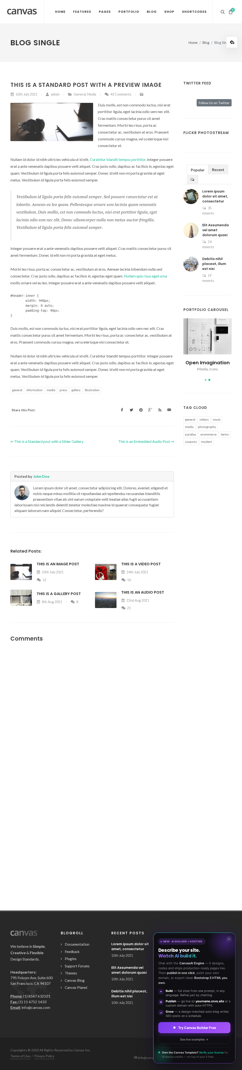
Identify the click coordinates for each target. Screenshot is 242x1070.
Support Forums (77, 966)
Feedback (72, 951)
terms (225, 434)
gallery (76, 390)
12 (44, 580)
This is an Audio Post (142, 592)
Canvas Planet (76, 987)
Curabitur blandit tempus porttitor (118, 159)
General (80, 94)
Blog (206, 43)
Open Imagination (208, 362)
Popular (198, 170)
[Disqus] (92, 709)
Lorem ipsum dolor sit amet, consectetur (215, 196)
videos (204, 419)
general (17, 390)
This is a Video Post (141, 564)
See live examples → (194, 1039)
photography (207, 427)
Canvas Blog (75, 980)
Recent (218, 169)
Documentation (77, 944)
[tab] (197, 169)
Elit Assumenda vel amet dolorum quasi (215, 230)
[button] (206, 380)
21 (128, 608)
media (51, 390)
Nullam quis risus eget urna (145, 276)
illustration (92, 390)
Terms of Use (20, 1056)
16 (128, 580)
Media (91, 94)
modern (206, 442)
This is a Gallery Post (59, 593)
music (217, 419)
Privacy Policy (44, 1056)
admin (55, 94)
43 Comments (120, 94)
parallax (190, 434)
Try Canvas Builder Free (197, 1027)
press (63, 390)
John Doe (41, 476)
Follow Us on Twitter (214, 103)
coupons (191, 442)
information (34, 390)
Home (193, 43)
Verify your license (211, 1052)
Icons (213, 369)
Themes (71, 973)
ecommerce (208, 434)
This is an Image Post (58, 564)
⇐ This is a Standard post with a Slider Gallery (46, 441)
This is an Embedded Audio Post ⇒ (146, 441)
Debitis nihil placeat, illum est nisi (214, 263)
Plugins (71, 959)
